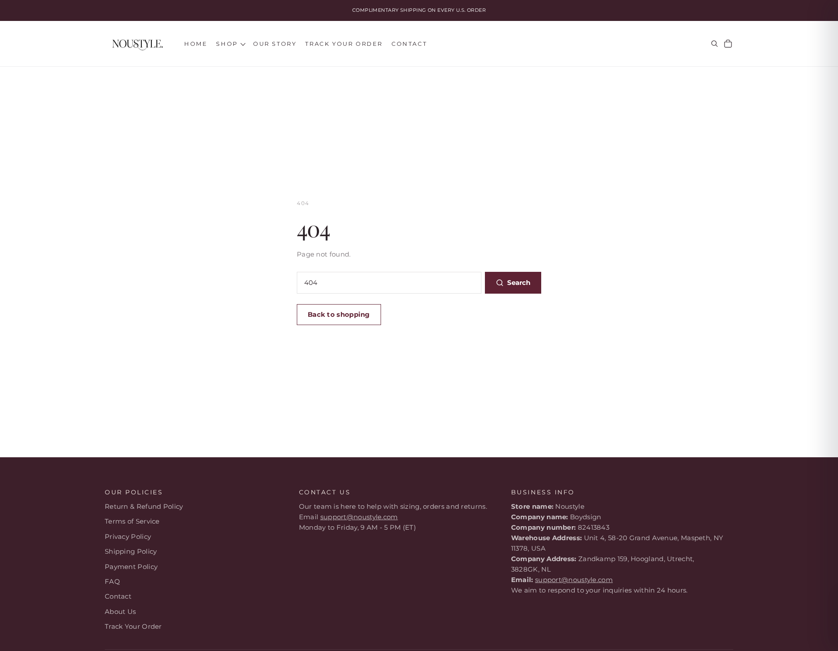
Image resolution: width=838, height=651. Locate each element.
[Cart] (728, 43)
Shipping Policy (131, 551)
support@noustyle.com (359, 517)
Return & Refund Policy (144, 506)
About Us (120, 611)
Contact (118, 596)
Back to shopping (339, 314)
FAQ (112, 581)
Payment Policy (131, 566)
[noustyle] (137, 43)
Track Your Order (133, 626)
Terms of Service (132, 521)
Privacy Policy (128, 536)
